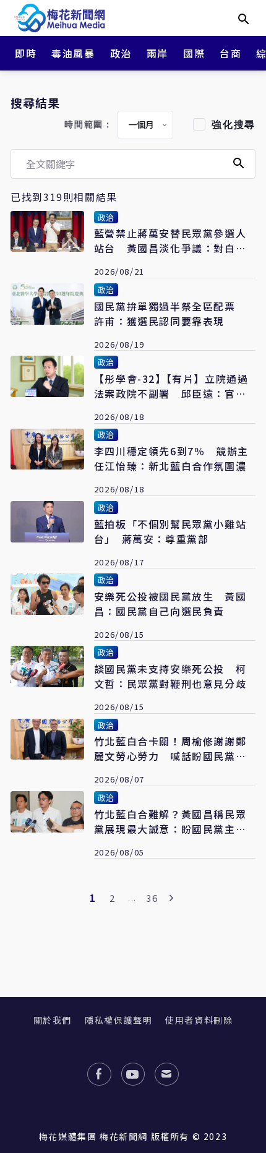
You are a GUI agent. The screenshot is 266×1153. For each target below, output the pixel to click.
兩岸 (157, 53)
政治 (121, 53)
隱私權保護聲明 (118, 1020)
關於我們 (52, 1020)
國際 (194, 53)
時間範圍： (88, 124)
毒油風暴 (73, 53)
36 (152, 897)
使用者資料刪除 (199, 1020)
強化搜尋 (233, 124)
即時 (25, 53)
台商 (230, 53)
